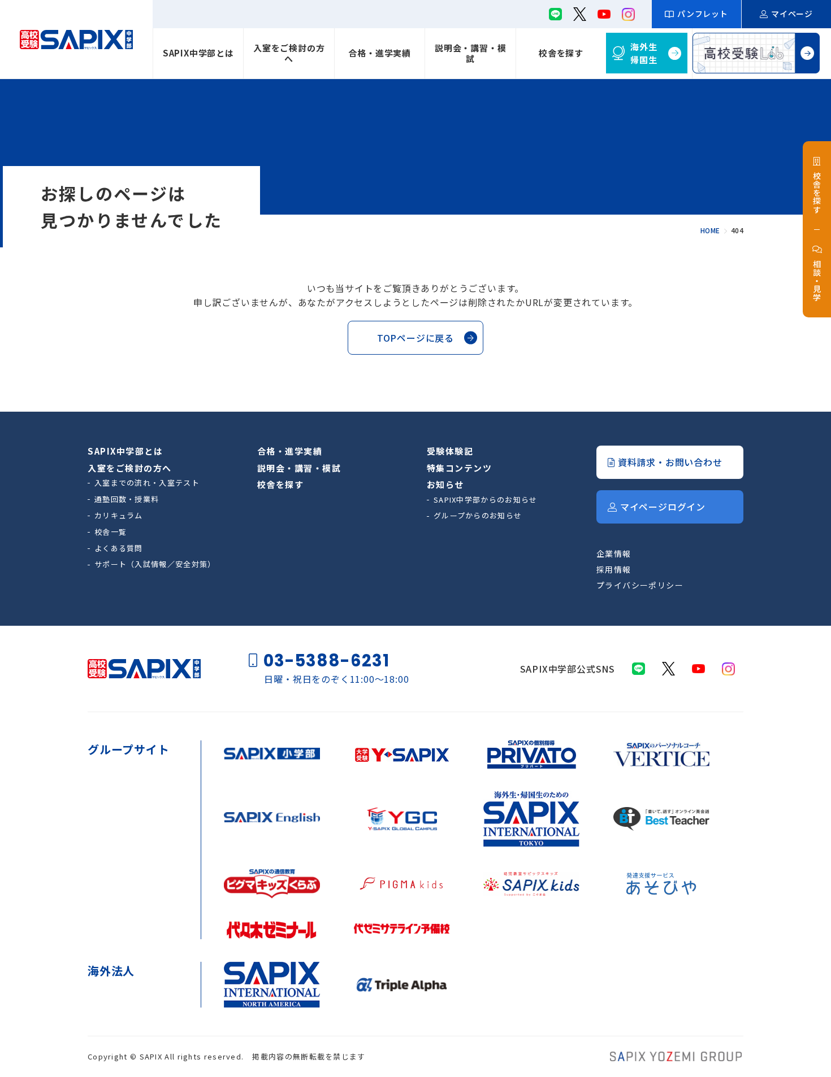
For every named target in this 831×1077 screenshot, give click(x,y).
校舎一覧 (110, 531)
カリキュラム (118, 515)
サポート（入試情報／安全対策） (155, 564)
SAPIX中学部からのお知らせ (486, 499)
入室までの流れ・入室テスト (147, 482)
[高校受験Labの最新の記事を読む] (756, 53)
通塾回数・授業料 (126, 499)
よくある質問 (118, 548)
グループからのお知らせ (478, 515)
